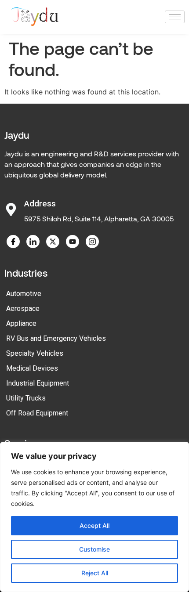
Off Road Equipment (37, 413)
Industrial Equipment (37, 383)
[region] (94, 517)
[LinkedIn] (33, 241)
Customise (94, 549)
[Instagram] (92, 241)
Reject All (94, 573)
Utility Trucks (26, 398)
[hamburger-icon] (175, 17)
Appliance (21, 323)
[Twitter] (52, 241)
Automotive (23, 293)
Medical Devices (32, 368)
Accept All (94, 525)
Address (40, 204)
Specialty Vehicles (34, 353)
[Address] (11, 209)
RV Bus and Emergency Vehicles (56, 338)
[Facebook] (13, 241)
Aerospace (23, 308)
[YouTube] (72, 241)
